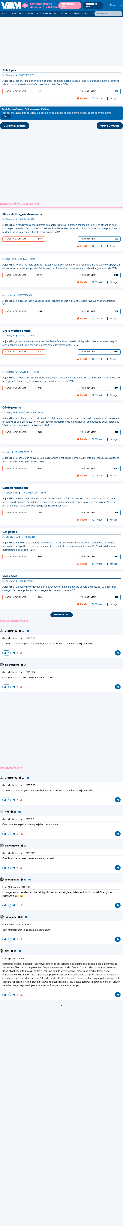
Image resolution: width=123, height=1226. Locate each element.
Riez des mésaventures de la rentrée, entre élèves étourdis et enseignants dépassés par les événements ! (57, 113)
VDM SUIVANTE (109, 126)
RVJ (7, 812)
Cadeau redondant (15, 488)
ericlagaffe (11, 917)
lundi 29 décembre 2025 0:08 (16, 887)
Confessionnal (79, 14)
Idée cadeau (10, 576)
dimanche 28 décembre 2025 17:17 (18, 819)
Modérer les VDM (91, 5)
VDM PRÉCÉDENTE (15, 126)
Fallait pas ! (9, 70)
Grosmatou (11, 631)
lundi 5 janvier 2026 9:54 (13, 959)
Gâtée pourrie (11, 407)
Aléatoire (17, 14)
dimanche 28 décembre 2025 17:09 (18, 638)
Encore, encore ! (61, 615)
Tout (5, 14)
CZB (7, 951)
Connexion (116, 5)
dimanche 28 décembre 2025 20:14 (18, 672)
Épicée (29, 14)
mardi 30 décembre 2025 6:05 (16, 925)
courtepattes (12, 880)
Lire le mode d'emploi (16, 331)
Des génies (9, 532)
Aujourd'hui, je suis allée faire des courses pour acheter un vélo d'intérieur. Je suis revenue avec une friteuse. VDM (59, 303)
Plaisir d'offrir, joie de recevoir (22, 214)
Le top (63, 14)
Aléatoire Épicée (46, 14)
